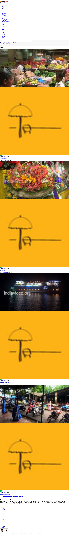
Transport (14, 496)
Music (3, 14)
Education (3, 23)
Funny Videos (4, 36)
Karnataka (3, 5)
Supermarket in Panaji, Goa (3, 158)
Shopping (4, 160)
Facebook (3, 526)
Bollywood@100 (4, 35)
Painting (3, 515)
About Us (15, 39)
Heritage (3, 32)
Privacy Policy (4, 519)
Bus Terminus (10, 496)
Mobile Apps (4, 507)
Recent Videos (2, 39)
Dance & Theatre (4, 19)
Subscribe (3, 508)
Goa (3, 6)
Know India (10, 39)
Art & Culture (4, 20)
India (3, 513)
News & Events (4, 16)
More (3, 8)
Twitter (3, 527)
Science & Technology (5, 21)
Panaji (7, 160)
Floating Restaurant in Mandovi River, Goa (5, 382)
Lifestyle (3, 33)
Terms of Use (4, 520)
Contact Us (4, 521)
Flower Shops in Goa (2, 270)
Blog (13, 39)
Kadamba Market (5, 496)
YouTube (3, 525)
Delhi (3, 7)
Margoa (17, 496)
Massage (3, 34)
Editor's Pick (7, 39)
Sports (3, 18)
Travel (7, 272)
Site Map (3, 509)
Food (3, 30)
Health (3, 31)
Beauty (3, 29)
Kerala (3, 4)
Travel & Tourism (5, 13)
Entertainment (4, 15)
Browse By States (3, 2)
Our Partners (19, 39)
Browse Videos (8, 42)
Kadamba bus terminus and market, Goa (5, 494)
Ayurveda (3, 28)
